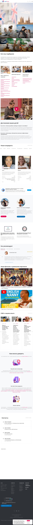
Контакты (2, 489)
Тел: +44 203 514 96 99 (8, 424)
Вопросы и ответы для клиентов (12, 492)
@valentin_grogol (24, 407)
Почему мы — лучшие (4, 484)
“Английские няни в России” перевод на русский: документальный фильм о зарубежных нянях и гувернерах (16, 288)
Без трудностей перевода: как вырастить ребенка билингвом (16, 327)
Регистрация (13, 484)
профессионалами (25, 356)
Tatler (17, 323)
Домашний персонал (16, 74)
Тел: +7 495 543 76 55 (8, 441)
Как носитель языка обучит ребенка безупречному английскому (27, 327)
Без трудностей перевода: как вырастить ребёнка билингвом (11, 46)
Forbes (28, 323)
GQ (5, 323)
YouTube (19, 511)
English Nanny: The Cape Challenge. (7, 309)
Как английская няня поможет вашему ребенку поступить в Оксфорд (5, 327)
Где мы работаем (3, 490)
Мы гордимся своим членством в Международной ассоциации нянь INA (8, 233)
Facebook (14, 511)
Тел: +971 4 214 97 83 (8, 435)
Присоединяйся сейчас (21, 216)
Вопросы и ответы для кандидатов (21, 487)
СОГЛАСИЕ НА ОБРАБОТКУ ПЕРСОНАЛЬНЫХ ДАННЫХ (16, 517)
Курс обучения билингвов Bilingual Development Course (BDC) (24, 233)
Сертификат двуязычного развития (21, 490)
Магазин (27, 487)
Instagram (16, 511)
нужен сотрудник (6, 19)
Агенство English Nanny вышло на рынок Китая (3, 45)
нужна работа (14, 19)
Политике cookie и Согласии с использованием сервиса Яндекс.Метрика (19, 523)
